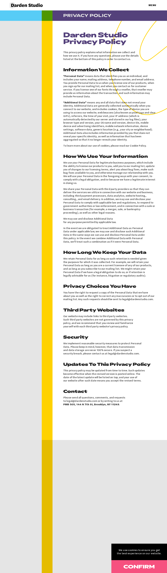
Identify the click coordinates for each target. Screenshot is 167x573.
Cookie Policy (138, 145)
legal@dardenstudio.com (137, 299)
